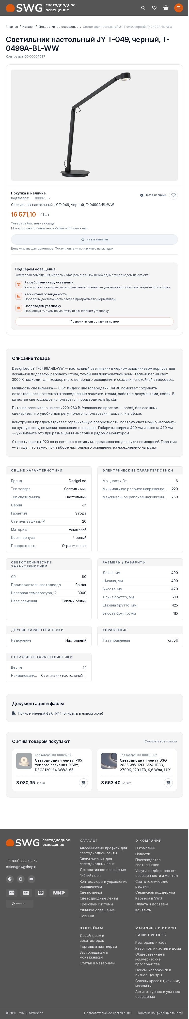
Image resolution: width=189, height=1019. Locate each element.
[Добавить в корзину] (83, 782)
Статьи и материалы (97, 963)
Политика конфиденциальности (160, 1013)
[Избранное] (154, 8)
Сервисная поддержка (155, 892)
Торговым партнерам (98, 946)
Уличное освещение (97, 910)
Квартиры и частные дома (158, 948)
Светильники (91, 892)
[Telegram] (10, 879)
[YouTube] (31, 879)
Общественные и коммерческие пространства (150, 959)
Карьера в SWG (148, 898)
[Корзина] (165, 8)
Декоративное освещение (58, 27)
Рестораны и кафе (151, 942)
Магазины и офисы (155, 928)
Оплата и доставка (151, 904)
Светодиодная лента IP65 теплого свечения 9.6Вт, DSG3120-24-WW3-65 (58, 765)
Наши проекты (151, 935)
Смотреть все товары (161, 741)
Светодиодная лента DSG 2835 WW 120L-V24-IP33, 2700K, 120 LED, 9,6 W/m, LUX (145, 765)
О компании (145, 848)
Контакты (143, 910)
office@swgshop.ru (21, 867)
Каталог (28, 27)
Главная (12, 27)
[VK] (21, 879)
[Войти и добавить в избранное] (173, 195)
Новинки (87, 916)
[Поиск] (143, 8)
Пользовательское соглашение (107, 1013)
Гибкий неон (90, 875)
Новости (142, 854)
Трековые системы (96, 904)
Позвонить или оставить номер (94, 321)
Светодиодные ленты (99, 898)
